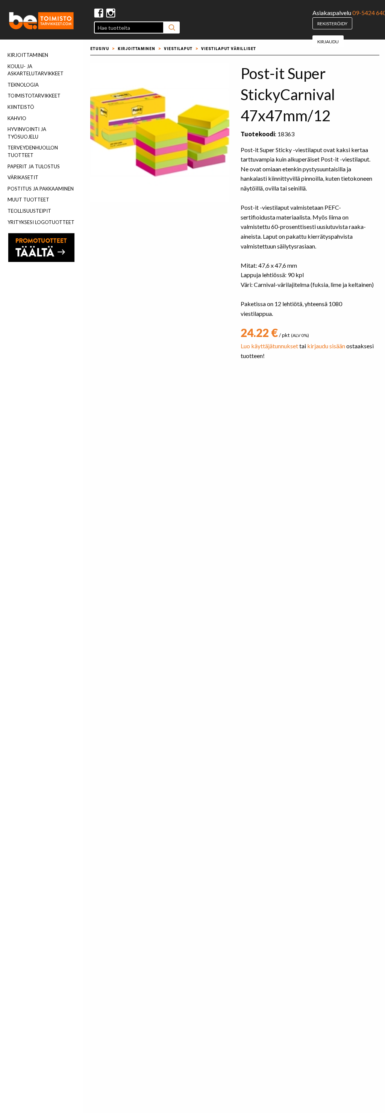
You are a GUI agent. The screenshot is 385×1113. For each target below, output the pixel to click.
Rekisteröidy (332, 23)
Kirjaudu (328, 41)
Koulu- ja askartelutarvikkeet (36, 70)
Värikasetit (23, 177)
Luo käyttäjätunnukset (269, 345)
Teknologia (23, 85)
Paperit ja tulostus (34, 166)
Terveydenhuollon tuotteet (33, 151)
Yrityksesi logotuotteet (41, 222)
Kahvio (17, 118)
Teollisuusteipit (29, 211)
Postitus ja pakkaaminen (41, 189)
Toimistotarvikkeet (34, 96)
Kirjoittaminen (28, 55)
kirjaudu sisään (326, 345)
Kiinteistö (21, 107)
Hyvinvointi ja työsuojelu (27, 133)
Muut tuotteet (28, 200)
